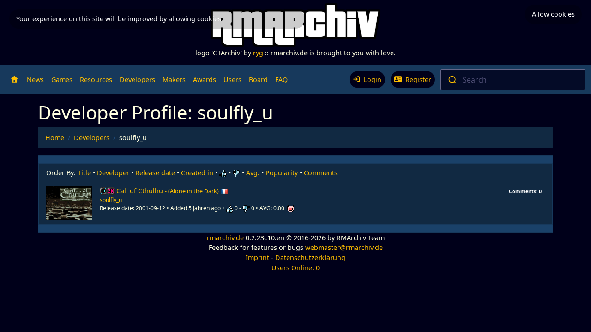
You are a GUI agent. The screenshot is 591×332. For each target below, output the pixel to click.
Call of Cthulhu (167, 190)
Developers (137, 79)
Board (258, 79)
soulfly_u (111, 200)
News (35, 79)
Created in (197, 172)
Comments (321, 172)
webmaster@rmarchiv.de (344, 247)
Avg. (252, 172)
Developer (113, 172)
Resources (96, 79)
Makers (174, 79)
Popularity (281, 172)
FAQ (281, 79)
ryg (258, 52)
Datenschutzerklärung (310, 257)
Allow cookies (553, 14)
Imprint (257, 257)
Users (232, 79)
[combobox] (512, 79)
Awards (204, 79)
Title (84, 172)
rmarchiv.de (225, 237)
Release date (155, 172)
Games (61, 79)
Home (54, 137)
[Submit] (452, 80)
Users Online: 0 (295, 267)
